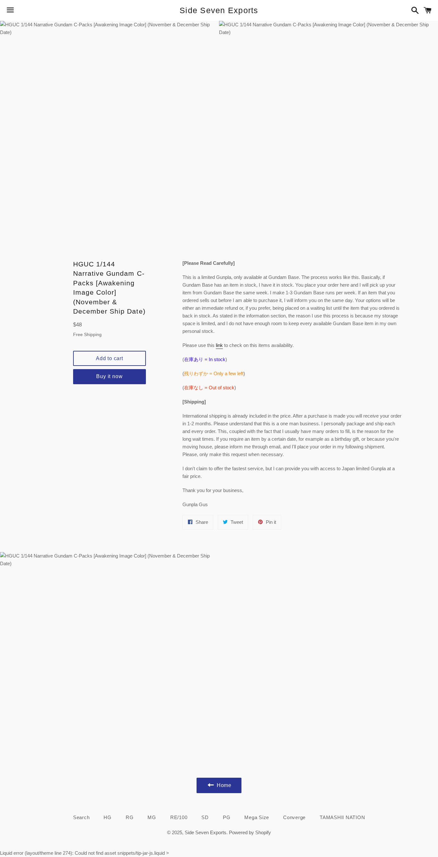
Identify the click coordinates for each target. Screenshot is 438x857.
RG (130, 817)
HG (108, 817)
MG (151, 817)
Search (81, 817)
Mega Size (256, 817)
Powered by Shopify (250, 832)
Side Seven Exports (219, 10)
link (219, 345)
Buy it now (109, 376)
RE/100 (179, 817)
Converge (294, 817)
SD (205, 817)
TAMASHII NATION (342, 817)
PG (227, 817)
